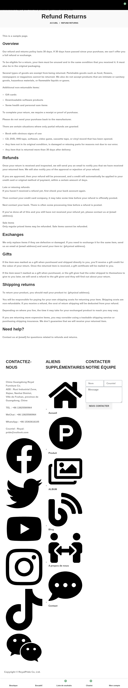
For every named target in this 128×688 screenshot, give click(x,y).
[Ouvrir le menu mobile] (4, 5)
